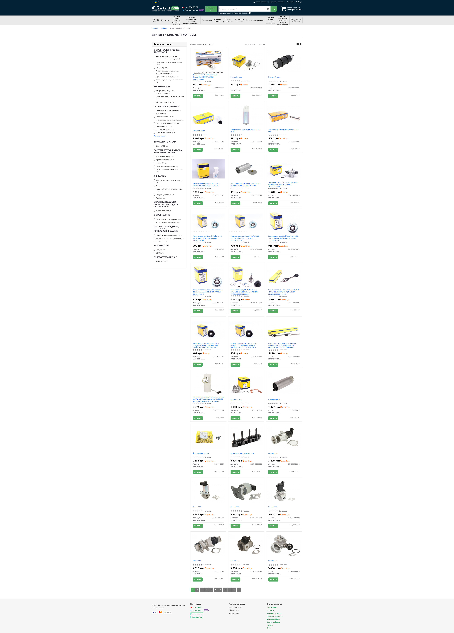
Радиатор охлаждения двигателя (170, 238)
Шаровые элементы (165, 102)
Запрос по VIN (197, 617)
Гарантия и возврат (277, 2)
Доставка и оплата (260, 2)
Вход (299, 2)
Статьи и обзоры (273, 622)
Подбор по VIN (211, 9)
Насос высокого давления (167, 166)
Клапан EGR (272, 453)
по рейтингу (207, 44)
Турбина (161, 198)
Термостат (161, 241)
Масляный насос (163, 186)
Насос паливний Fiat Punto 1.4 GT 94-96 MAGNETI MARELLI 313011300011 (245, 184)
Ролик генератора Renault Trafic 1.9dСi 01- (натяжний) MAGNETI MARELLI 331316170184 (207, 238)
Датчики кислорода (165, 156)
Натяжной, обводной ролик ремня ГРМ (169, 190)
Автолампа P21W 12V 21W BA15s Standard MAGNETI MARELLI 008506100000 (205, 77)
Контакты (290, 2)
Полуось (160, 250)
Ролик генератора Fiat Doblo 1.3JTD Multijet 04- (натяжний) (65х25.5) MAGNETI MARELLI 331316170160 (206, 346)
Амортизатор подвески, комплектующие (165, 92)
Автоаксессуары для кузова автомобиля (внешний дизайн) (169, 57)
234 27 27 (191, 7)
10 (234, 590)
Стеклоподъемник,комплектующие (169, 81)
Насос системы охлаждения (168, 219)
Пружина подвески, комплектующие (170, 97)
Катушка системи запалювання (242, 453)
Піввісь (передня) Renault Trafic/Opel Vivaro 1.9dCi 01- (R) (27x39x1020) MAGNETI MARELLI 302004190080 (282, 346)
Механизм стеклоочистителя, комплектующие (167, 72)
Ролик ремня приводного (167, 222)
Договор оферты (273, 619)
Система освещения (165, 133)
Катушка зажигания (165, 117)
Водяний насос (236, 77)
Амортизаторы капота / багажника (169, 63)
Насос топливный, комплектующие (169, 170)
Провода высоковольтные (167, 123)
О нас (269, 628)
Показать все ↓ (160, 136)
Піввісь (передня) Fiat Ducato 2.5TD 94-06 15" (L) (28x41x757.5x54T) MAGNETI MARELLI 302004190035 (284, 292)
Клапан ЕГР (162, 163)
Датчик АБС (162, 146)
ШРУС (160, 253)
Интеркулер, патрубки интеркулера (169, 181)
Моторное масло (163, 211)
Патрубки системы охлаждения (169, 235)
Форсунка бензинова (201, 453)
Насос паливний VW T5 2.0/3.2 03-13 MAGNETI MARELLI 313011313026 (206, 184)
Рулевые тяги (162, 261)
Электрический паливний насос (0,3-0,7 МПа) (245, 131)
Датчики (161, 113)
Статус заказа (272, 607)
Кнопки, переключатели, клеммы (170, 120)
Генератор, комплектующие (168, 110)
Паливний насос (274, 77)
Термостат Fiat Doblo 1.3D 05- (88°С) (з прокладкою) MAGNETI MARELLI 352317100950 (282, 184)
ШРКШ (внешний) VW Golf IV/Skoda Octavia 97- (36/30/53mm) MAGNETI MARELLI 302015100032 (244, 292)
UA (158, 2)
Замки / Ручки (162, 68)
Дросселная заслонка (165, 160)
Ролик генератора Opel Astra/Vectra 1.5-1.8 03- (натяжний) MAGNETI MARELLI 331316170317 (283, 238)
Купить (197, 96)
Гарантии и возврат (274, 616)
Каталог (270, 625)
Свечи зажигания (164, 126)
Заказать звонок (197, 614)
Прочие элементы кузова (167, 77)
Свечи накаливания (165, 129)
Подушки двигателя (165, 195)
